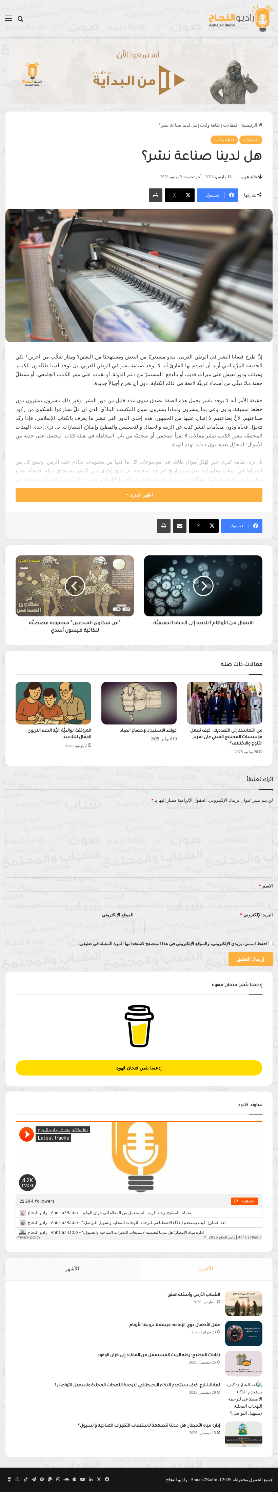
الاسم (266, 885)
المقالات (231, 125)
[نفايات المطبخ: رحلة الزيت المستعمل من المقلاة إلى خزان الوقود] (243, 1363)
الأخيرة (205, 1268)
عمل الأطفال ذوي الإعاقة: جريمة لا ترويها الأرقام (174, 1325)
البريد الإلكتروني (256, 914)
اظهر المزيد (140, 494)
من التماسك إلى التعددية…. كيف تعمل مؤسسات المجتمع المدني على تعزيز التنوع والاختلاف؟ (226, 737)
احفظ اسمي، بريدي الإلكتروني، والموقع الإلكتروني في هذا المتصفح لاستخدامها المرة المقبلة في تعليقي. (173, 943)
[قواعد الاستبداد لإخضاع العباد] (139, 703)
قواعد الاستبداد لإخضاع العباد (148, 731)
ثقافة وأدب (210, 125)
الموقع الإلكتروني (118, 914)
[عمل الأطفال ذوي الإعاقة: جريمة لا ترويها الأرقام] (243, 1333)
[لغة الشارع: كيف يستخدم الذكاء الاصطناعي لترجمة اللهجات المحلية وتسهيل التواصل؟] (243, 1399)
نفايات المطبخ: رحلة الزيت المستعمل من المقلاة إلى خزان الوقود (159, 1355)
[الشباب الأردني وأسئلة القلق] (243, 1303)
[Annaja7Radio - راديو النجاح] (241, 18)
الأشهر (72, 1268)
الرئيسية (250, 125)
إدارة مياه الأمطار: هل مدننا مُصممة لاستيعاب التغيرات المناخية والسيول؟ (149, 1426)
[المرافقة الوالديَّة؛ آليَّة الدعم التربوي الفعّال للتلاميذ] (53, 703)
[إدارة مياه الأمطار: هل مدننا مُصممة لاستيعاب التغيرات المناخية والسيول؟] (243, 1434)
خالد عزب (249, 177)
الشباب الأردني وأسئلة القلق (193, 1295)
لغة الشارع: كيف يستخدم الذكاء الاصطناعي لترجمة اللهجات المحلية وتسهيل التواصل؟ (137, 1385)
